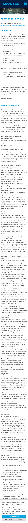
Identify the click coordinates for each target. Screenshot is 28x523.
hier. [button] (13, 513)
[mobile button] (25, 4)
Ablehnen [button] (20, 519)
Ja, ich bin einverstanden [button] (14, 516)
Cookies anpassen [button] (8, 519)
